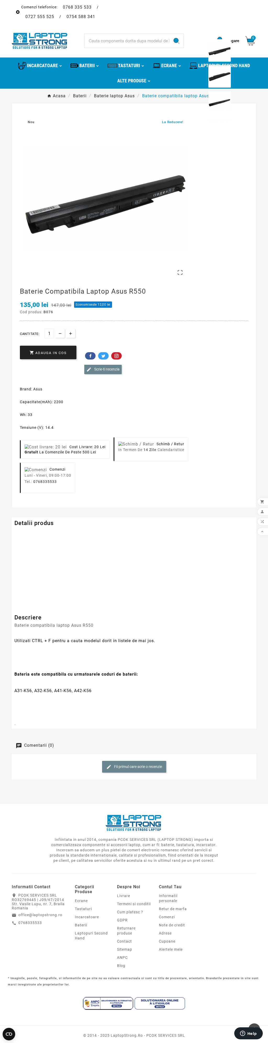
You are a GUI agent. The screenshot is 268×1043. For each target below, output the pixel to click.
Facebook (90, 356)
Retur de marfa (173, 909)
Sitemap (124, 949)
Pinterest (116, 356)
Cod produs (25, 533)
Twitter (103, 356)
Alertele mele (171, 949)
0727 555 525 (39, 16)
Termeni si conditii (134, 904)
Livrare (123, 896)
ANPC (122, 957)
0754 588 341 (80, 16)
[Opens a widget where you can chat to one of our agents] (248, 1033)
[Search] (176, 41)
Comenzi (167, 917)
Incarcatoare (87, 917)
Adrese (165, 933)
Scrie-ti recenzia (106, 369)
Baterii (81, 925)
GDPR (122, 920)
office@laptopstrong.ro (40, 915)
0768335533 (45, 482)
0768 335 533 (77, 7)
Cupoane (167, 941)
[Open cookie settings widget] (9, 1034)
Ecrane (81, 901)
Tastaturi (83, 909)
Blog (121, 966)
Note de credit (172, 925)
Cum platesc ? (130, 912)
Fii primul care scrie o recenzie (137, 766)
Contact (124, 941)
